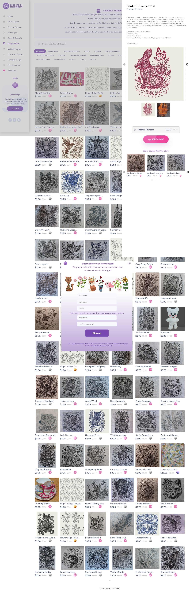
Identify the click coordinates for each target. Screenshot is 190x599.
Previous (124, 64)
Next (187, 64)
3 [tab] (159, 180)
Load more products (110, 588)
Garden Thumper (146, 129)
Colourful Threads (134, 9)
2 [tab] (156, 180)
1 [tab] (152, 180)
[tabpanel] (136, 165)
